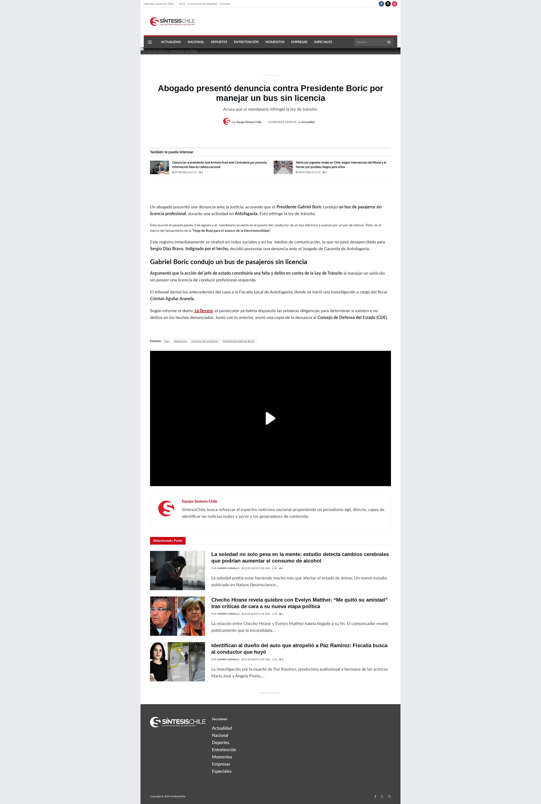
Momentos (274, 42)
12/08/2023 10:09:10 (282, 122)
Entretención (246, 42)
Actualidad (171, 42)
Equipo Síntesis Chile (249, 122)
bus (167, 341)
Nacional (196, 42)
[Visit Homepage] (169, 21)
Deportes (219, 42)
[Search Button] (389, 42)
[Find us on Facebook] (381, 4)
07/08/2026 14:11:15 (185, 172)
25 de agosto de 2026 (257, 568)
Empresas (299, 42)
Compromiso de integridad (202, 4)
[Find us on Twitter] (388, 4)
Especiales (323, 42)
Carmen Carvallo (228, 568)
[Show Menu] (150, 42)
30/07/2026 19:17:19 (309, 172)
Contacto (225, 4)
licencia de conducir (204, 341)
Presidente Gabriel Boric (239, 341)
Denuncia (180, 341)
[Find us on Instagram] (394, 4)
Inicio (182, 4)
